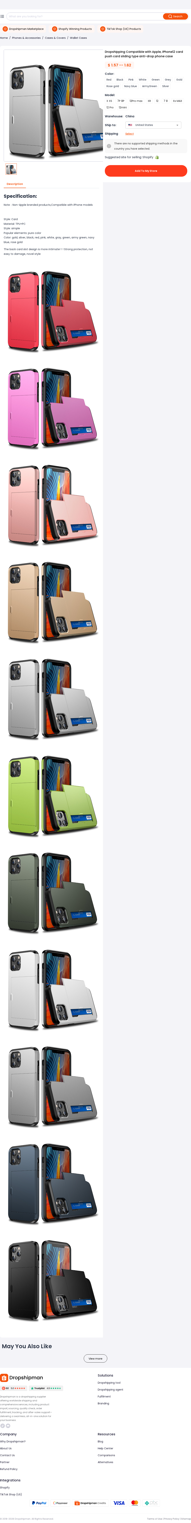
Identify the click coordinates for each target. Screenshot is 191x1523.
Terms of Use (154, 1518)
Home (4, 38)
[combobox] (147, 125)
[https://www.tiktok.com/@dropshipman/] (2, 1426)
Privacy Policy (171, 1518)
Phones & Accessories (26, 38)
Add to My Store (146, 171)
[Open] (177, 125)
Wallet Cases (78, 38)
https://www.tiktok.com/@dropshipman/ (3, 1426)
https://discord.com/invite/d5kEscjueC (8, 1426)
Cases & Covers (55, 38)
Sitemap (186, 1518)
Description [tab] (15, 184)
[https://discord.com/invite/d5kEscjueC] (8, 1426)
